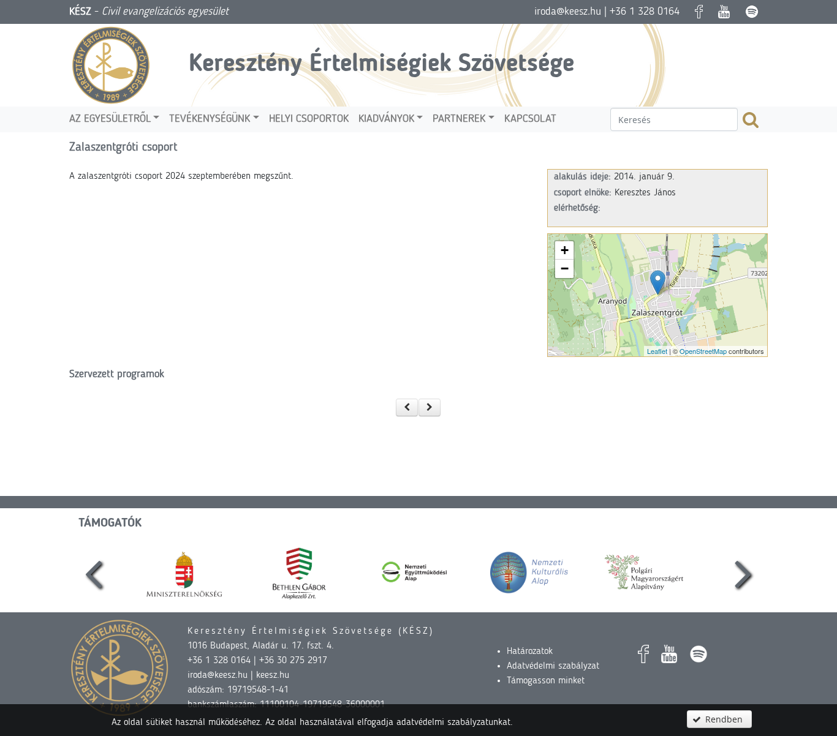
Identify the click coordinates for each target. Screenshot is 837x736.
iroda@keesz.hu (567, 11)
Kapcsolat (530, 119)
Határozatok (530, 651)
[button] (407, 407)
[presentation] (94, 572)
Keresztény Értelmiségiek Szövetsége (381, 65)
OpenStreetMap (703, 351)
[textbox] (674, 119)
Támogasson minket (546, 681)
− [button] (565, 268)
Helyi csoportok (309, 119)
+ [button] (565, 250)
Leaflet (657, 351)
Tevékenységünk (209, 119)
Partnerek (459, 119)
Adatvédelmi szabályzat (553, 666)
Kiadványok (386, 119)
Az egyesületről (110, 119)
